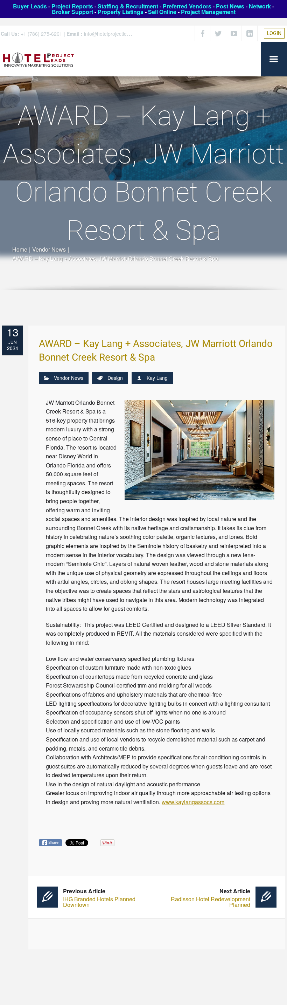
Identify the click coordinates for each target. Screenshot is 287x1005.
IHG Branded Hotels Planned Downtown (99, 898)
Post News (230, 6)
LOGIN (274, 33)
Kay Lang (157, 377)
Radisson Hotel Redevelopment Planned (210, 898)
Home (19, 249)
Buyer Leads (30, 6)
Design (115, 377)
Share (52, 842)
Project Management (208, 12)
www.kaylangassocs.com (193, 802)
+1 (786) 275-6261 (41, 33)
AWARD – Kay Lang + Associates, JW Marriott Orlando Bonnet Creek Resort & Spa (156, 350)
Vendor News (49, 249)
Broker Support (72, 12)
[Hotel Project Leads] (38, 59)
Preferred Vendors (187, 6)
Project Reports (72, 6)
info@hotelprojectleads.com (115, 33)
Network (260, 6)
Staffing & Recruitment (128, 6)
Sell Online (162, 12)
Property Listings (121, 12)
